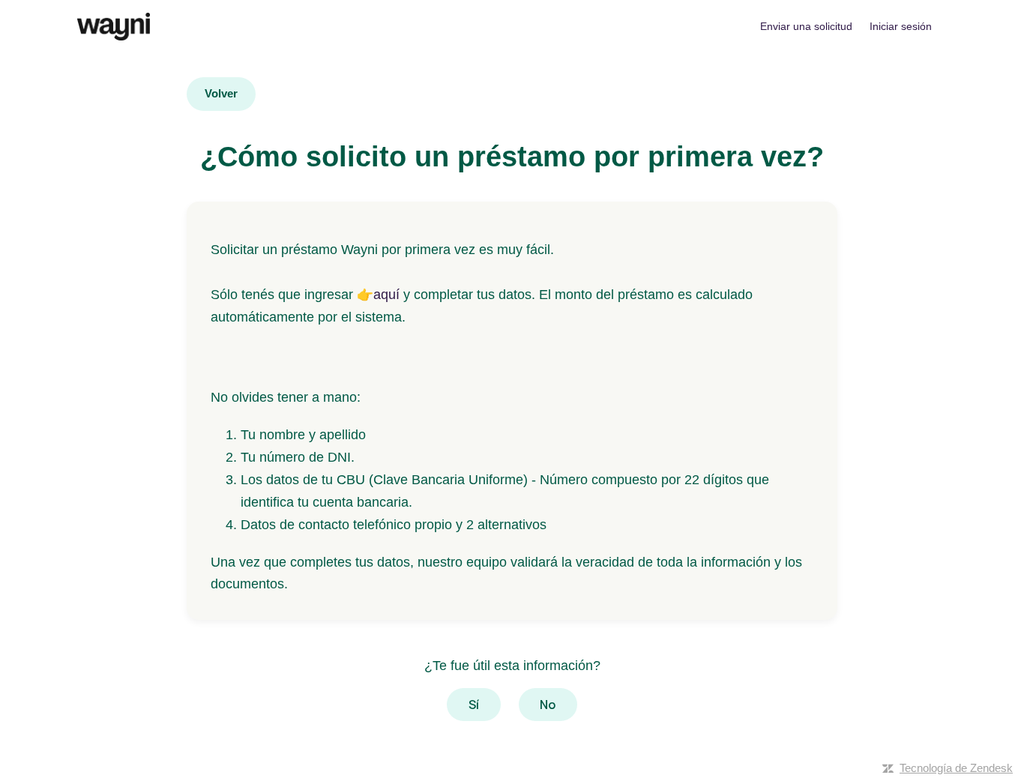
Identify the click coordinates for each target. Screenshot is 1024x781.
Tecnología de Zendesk (956, 768)
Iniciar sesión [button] (901, 26)
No (547, 704)
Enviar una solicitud (806, 26)
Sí (474, 704)
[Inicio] (113, 26)
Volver (221, 93)
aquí (386, 294)
